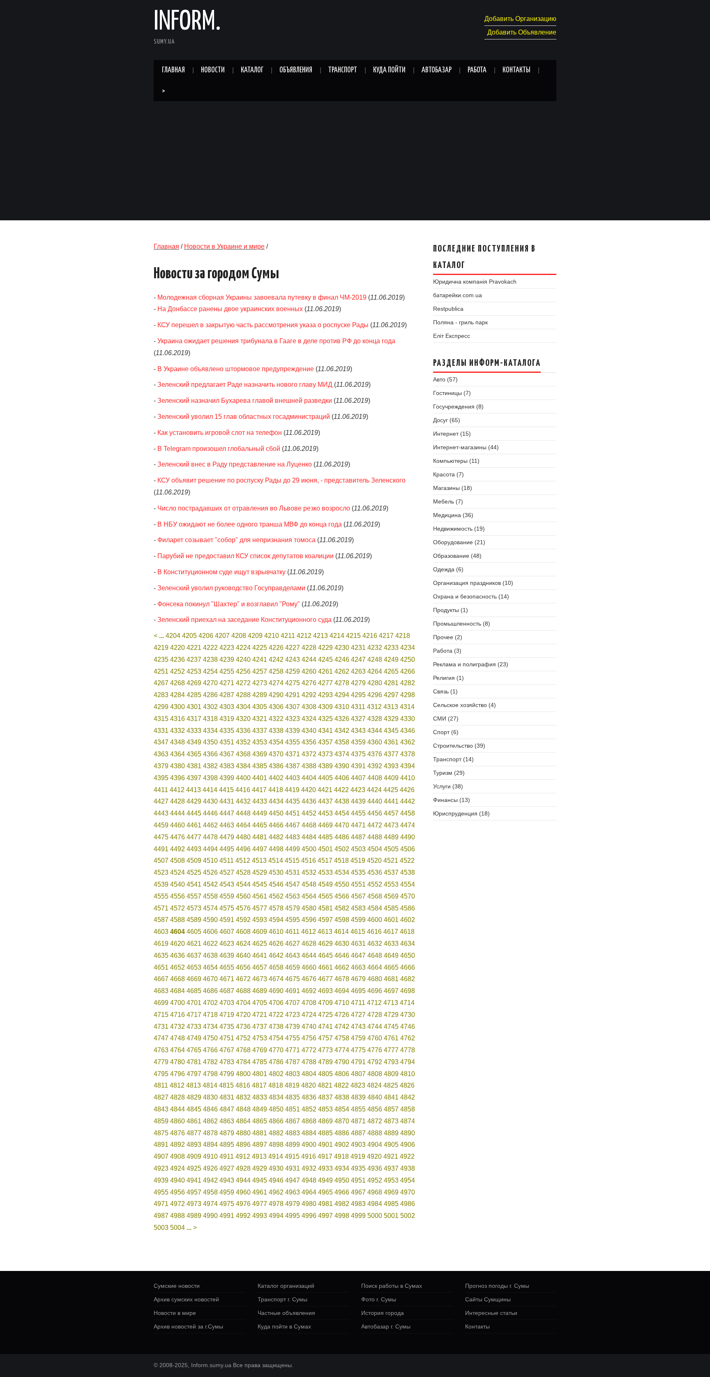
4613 (325, 931)
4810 (407, 1073)
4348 (177, 742)
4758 (341, 1038)
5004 (177, 1227)
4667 (161, 978)
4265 (391, 671)
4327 (358, 718)
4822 (341, 1085)
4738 (276, 1026)
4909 (194, 1156)
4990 (210, 1215)
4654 (210, 967)
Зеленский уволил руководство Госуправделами (231, 588)
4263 (358, 671)
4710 (341, 1002)
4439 (358, 801)
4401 (259, 777)
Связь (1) (445, 691)
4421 (325, 789)
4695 (358, 990)
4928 (243, 1168)
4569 (391, 896)
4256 (243, 671)
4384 (243, 765)
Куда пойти (389, 70)
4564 (309, 896)
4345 (391, 730)
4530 (276, 872)
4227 (292, 647)
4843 (161, 1109)
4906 (407, 1144)
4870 (341, 1121)
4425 (390, 789)
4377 (391, 754)
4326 (341, 718)
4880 (243, 1133)
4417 (259, 789)
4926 (210, 1168)
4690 (276, 990)
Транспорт (342, 70)
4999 (358, 1215)
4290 (276, 694)
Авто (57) (445, 379)
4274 (276, 682)
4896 (243, 1144)
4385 (259, 765)
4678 (341, 978)
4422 (341, 789)
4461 (194, 825)
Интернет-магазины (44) (466, 447)
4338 (276, 730)
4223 (226, 647)
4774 (341, 1050)
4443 (161, 813)
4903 (358, 1144)
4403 (292, 777)
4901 (325, 1144)
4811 (161, 1085)
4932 (309, 1168)
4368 (243, 754)
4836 (309, 1097)
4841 (391, 1097)
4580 (309, 908)
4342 (341, 730)
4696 (374, 990)
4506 (407, 849)
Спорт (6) (446, 732)
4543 (226, 884)
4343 (358, 730)
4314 (407, 706)
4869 (325, 1121)
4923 (161, 1168)
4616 (374, 931)
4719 (226, 1014)
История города (382, 1313)
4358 (341, 742)
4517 (325, 860)
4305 (259, 706)
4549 (325, 884)
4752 (243, 1038)
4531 (292, 872)
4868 (309, 1121)
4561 (259, 896)
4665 (391, 967)
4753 (259, 1038)
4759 (358, 1038)
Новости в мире (175, 1313)
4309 (325, 706)
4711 (358, 1002)
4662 (341, 967)
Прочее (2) (447, 637)
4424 (374, 789)
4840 (374, 1097)
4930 (276, 1168)
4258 (276, 671)
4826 (407, 1085)
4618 (407, 931)
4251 (161, 671)
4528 (243, 872)
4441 (391, 801)
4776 (374, 1050)
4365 (194, 754)
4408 (374, 777)
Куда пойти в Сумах (284, 1326)
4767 (226, 1050)
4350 (210, 742)
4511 (226, 860)
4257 (259, 671)
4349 (194, 742)
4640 (243, 955)
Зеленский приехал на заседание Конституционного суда (244, 619)
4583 (358, 908)
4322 (276, 718)
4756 (309, 1038)
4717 (194, 1014)
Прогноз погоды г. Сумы (497, 1285)
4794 (407, 1061)
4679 (358, 978)
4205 (189, 635)
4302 (210, 706)
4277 (325, 682)
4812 (177, 1085)
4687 (226, 990)
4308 (309, 706)
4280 (374, 682)
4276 (309, 682)
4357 (325, 742)
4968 (374, 1192)
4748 (177, 1038)
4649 (391, 955)
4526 (210, 872)
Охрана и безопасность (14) (471, 596)
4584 (374, 908)
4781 (194, 1061)
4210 (271, 635)
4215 (353, 635)
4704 (243, 1002)
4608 (243, 931)
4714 (407, 1002)
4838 (341, 1097)
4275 (292, 682)
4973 (194, 1203)
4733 (194, 1026)
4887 (358, 1133)
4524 (177, 872)
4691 (292, 990)
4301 (194, 706)
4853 (325, 1109)
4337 (259, 730)
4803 (292, 1073)
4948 (309, 1180)
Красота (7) (448, 474)
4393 (391, 765)
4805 (325, 1073)
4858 (407, 1109)
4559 (226, 896)
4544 (243, 884)
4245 (325, 659)
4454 (341, 813)
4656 (243, 967)
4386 (276, 765)
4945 (259, 1180)
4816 (242, 1085)
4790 (341, 1061)
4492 (177, 849)
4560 (243, 896)
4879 (226, 1133)
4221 (194, 647)
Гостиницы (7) (452, 393)
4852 (309, 1109)
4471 (358, 825)
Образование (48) (457, 555)
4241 (259, 659)
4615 (357, 931)
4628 (309, 943)
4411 (161, 789)
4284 (177, 694)
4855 (358, 1109)
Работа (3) (447, 650)
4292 (309, 694)
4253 (194, 671)
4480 (243, 837)
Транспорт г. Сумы (282, 1299)
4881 (259, 1133)
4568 (374, 896)
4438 (341, 801)
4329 (391, 718)
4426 (407, 789)
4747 (161, 1038)
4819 (292, 1085)
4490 (407, 837)
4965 (325, 1192)
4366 (210, 754)
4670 (210, 978)
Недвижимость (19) (459, 528)
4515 (292, 860)
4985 (391, 1203)
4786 (276, 1061)
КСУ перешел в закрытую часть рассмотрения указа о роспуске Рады (263, 324)
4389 (325, 765)
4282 (407, 682)
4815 (226, 1085)
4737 (259, 1026)
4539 (161, 884)
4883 (292, 1133)
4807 (358, 1073)
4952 (374, 1180)
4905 (391, 1144)
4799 (226, 1073)
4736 (243, 1026)
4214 (337, 635)
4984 (374, 1203)
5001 (391, 1215)
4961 (259, 1192)
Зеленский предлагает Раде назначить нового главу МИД (244, 384)
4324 (309, 718)
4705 (259, 1002)
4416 (242, 789)
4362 (407, 742)
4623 (226, 943)
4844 (177, 1109)
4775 (358, 1050)
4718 (210, 1014)
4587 (161, 919)
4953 (391, 1180)
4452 (309, 813)
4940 (177, 1180)
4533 (325, 872)
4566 (341, 896)
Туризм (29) (449, 772)
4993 (259, 1215)
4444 (177, 813)
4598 (341, 919)
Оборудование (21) (459, 542)
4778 (407, 1050)
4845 (194, 1109)
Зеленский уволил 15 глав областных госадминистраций (243, 416)
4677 (325, 978)
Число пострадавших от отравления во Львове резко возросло (253, 508)
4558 (210, 896)
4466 (276, 825)
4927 (226, 1168)
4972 (177, 1203)
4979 (292, 1203)
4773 (325, 1050)
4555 (161, 896)
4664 (374, 967)
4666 (407, 967)
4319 (226, 718)
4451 (292, 813)
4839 (358, 1097)
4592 (243, 919)
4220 (177, 647)
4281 (391, 682)
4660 (309, 967)
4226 (276, 647)
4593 (259, 919)
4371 (292, 754)
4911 (226, 1156)
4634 (407, 943)
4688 (243, 990)
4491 (161, 849)
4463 (226, 825)
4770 (276, 1050)
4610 (276, 931)
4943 (226, 1180)
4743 (358, 1026)
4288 (243, 694)
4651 (161, 967)
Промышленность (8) (461, 623)
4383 (226, 765)
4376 (374, 754)
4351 (226, 742)
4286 (210, 694)
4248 (374, 659)
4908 (177, 1156)
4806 (341, 1073)
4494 (210, 849)
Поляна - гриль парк (460, 322)
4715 (161, 1014)
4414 (210, 789)
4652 (177, 967)
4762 (407, 1038)
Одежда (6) (448, 569)
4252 (177, 671)
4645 (325, 955)
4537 (391, 872)
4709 (325, 1002)
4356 (309, 742)
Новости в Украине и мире (224, 246)
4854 (341, 1109)
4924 (177, 1168)
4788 (309, 1061)
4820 (308, 1085)
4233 (391, 647)
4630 (341, 943)
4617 (390, 931)
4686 (210, 990)
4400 (243, 777)
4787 (292, 1061)
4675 (292, 978)
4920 (374, 1156)
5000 (374, 1215)
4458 (407, 813)
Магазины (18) (452, 488)
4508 (177, 860)
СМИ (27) (446, 718)
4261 (325, 671)
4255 (226, 671)
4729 (391, 1014)
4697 (391, 990)
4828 (177, 1097)
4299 (161, 706)
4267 (161, 682)
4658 (276, 967)
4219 (161, 647)
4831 (226, 1097)
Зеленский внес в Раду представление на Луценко (234, 464)
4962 (276, 1192)
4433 (259, 801)
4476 (177, 837)
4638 (210, 955)
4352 (243, 742)
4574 (210, 908)
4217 (386, 635)
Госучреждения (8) (458, 406)
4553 (391, 884)
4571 (161, 908)
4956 (177, 1192)
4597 (325, 919)
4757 (325, 1038)
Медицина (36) (453, 515)
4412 (177, 789)
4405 (325, 777)
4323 (292, 718)
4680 (374, 978)
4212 (304, 635)
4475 (161, 837)
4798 (210, 1073)
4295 (358, 694)
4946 (276, 1180)
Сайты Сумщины (488, 1299)
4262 (341, 671)
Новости (213, 70)
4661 (325, 967)
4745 (391, 1026)
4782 (210, 1061)
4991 (226, 1215)
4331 (161, 730)
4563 (292, 896)
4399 (226, 777)
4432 (243, 801)
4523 (161, 872)
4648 (374, 955)
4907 (161, 1156)
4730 (407, 1014)
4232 (374, 647)
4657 (259, 967)
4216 (369, 635)
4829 (194, 1097)
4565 (325, 896)
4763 (161, 1050)
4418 (275, 789)
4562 (276, 896)
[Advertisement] (355, 162)
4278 (341, 682)
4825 (390, 1085)
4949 (325, 1180)
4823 (357, 1085)
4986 (407, 1203)
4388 (309, 765)
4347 (161, 742)
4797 (194, 1073)
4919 (357, 1156)
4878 (210, 1133)
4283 (161, 694)
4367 (226, 754)
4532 (309, 872)
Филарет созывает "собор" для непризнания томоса (236, 539)
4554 (407, 884)
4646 (341, 955)
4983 (358, 1203)
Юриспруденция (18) (461, 813)
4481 (259, 837)
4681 (391, 978)
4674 (276, 978)
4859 (161, 1121)
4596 (309, 919)
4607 (226, 931)
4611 (292, 931)
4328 (374, 718)
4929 (259, 1168)
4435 (292, 801)
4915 (292, 1156)
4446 (210, 813)
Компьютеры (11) (456, 460)
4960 (243, 1192)
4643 (292, 955)
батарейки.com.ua (457, 295)
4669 (194, 978)
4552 (374, 884)
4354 (276, 742)
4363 (161, 754)
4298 (407, 694)
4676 (309, 978)
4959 (226, 1192)
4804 (309, 1073)
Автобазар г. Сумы (385, 1326)
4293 (325, 694)
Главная (173, 70)
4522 (407, 860)
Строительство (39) (459, 745)
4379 (161, 765)
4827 (161, 1097)
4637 (194, 955)
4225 (259, 647)
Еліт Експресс (451, 336)
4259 (292, 671)
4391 (358, 765)
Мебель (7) (448, 501)
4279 (358, 682)
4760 (374, 1038)
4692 (309, 990)
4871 (358, 1121)
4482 (276, 837)
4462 (210, 825)
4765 (194, 1050)
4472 (374, 825)
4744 (374, 1026)
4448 (243, 813)
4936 (374, 1168)
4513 (259, 860)
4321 (259, 718)
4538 (407, 872)
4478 (210, 837)
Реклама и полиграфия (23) (470, 664)
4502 (341, 849)
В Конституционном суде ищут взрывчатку (221, 571)
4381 (194, 765)
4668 (177, 978)
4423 (357, 789)
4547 (292, 884)
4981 (325, 1203)
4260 (309, 671)
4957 (194, 1192)
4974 (210, 1203)
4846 (210, 1109)
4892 (177, 1144)
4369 (259, 754)
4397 (194, 777)
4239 (226, 659)
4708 (309, 1002)
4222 (210, 647)
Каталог (252, 70)
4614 (341, 931)
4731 (161, 1026)
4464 (243, 825)
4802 (276, 1073)
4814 (210, 1085)
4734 (210, 1026)
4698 (407, 990)
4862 (210, 1121)
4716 (177, 1014)
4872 (374, 1121)
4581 (325, 908)
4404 (309, 777)
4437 (325, 801)
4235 (161, 659)
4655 (226, 967)
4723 (292, 1014)
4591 (226, 919)
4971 (161, 1203)
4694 (341, 990)
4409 (391, 777)
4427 (161, 801)
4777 (391, 1050)
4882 (276, 1133)
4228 (309, 647)
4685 (194, 990)
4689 (259, 990)
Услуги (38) (448, 786)
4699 (161, 1002)
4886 (341, 1133)
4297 (391, 694)
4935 (358, 1168)
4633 (391, 943)
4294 (341, 694)
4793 (391, 1061)
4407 (358, 777)
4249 (391, 659)
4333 (194, 730)
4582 (341, 908)
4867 (292, 1121)
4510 (210, 860)
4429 (194, 801)
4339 (292, 730)
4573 (194, 908)
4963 (292, 1192)
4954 (407, 1180)
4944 (243, 1180)
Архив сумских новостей (186, 1299)
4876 (177, 1133)
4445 (194, 813)
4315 (161, 718)
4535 (358, 872)
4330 (407, 718)
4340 (309, 730)
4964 (309, 1192)
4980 (309, 1203)
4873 (391, 1121)
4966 (341, 1192)
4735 (226, 1026)
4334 (210, 730)
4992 (243, 1215)
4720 (243, 1014)
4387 (292, 765)
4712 (374, 1002)
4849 (259, 1109)
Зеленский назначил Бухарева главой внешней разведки (244, 400)
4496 (243, 849)
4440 (374, 801)
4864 (243, 1121)
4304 (243, 706)
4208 (238, 635)
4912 (242, 1156)
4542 (210, 884)
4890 (407, 1133)
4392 (374, 765)
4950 (341, 1180)
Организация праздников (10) (473, 583)
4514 (275, 860)
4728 (374, 1014)
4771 (292, 1050)
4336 (243, 730)
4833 (259, 1097)
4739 (292, 1026)
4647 (358, 955)
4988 (177, 1215)
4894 (210, 1144)
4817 (259, 1085)
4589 (194, 919)
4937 (391, 1168)
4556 (177, 896)
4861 (194, 1121)
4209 (255, 635)
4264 (374, 671)
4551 (358, 884)
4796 (177, 1073)
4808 (374, 1073)
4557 (194, 896)
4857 (391, 1109)
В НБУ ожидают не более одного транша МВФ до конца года (249, 524)
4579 (292, 908)
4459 (161, 825)
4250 (407, 659)
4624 (243, 943)
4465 (259, 825)
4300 (177, 706)
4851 (292, 1109)
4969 (391, 1192)
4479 (226, 837)
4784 (243, 1061)
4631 (358, 943)
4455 (358, 813)
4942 (210, 1180)
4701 (194, 1002)
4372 (309, 754)
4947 (292, 1180)
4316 (177, 718)
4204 (173, 635)
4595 (292, 919)
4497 (259, 849)
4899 (292, 1144)
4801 (259, 1073)
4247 (358, 659)
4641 (259, 955)
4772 (309, 1050)
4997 (325, 1215)
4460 (177, 825)
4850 (276, 1109)
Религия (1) (448, 678)
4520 (374, 860)
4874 (407, 1121)
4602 (407, 919)
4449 (259, 813)
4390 (341, 765)
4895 (226, 1144)
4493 (194, 849)
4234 (407, 647)
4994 (276, 1215)
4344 (374, 730)
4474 (407, 825)
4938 (407, 1168)
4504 (374, 849)
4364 (177, 754)
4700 (177, 1002)
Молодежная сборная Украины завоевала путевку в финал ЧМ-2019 (262, 297)
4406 (341, 777)
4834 (276, 1097)
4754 (276, 1038)
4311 (358, 706)
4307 (292, 706)
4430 (210, 801)
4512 (242, 860)
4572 (177, 908)
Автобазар (437, 70)
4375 (358, 754)
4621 (194, 943)
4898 (276, 1144)
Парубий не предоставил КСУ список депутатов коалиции (245, 555)
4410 (407, 777)
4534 (341, 872)
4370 (276, 754)
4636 (177, 955)
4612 (308, 931)
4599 (358, 919)
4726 (341, 1014)
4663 (358, 967)
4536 (374, 872)
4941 (194, 1180)
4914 (275, 1156)
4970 (407, 1192)
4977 (259, 1203)
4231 (358, 647)
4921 (390, 1156)
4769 (259, 1050)
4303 (226, 706)
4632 (374, 943)
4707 (292, 1002)
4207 (222, 635)
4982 (341, 1203)
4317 (194, 718)
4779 (161, 1061)
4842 (407, 1097)
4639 (226, 955)
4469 (325, 825)
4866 (276, 1121)
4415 (226, 789)
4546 (276, 884)
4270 (210, 682)
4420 (308, 789)
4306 (276, 706)
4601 (391, 919)
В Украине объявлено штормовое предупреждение (235, 368)
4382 (210, 765)
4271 (226, 682)
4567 (358, 896)
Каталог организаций (286, 1285)
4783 (226, 1061)
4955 (161, 1192)
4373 (325, 754)
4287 (226, 694)
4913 (259, 1156)
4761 (391, 1038)
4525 (194, 872)
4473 (391, 825)
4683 (161, 990)
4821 (325, 1085)
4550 (341, 884)
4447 (226, 813)
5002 (407, 1215)
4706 (276, 1002)
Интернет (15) (452, 433)
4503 (358, 849)
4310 (341, 706)
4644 (309, 955)
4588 (177, 919)
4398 (210, 777)
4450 (276, 813)
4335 (226, 730)
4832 (243, 1097)
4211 (288, 635)
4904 (374, 1144)
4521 (390, 860)
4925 (194, 1168)
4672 (243, 978)
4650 (407, 955)
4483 (292, 837)
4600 (374, 919)
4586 (407, 908)
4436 (309, 801)
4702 (210, 1002)
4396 (177, 777)
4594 (276, 919)
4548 (309, 884)
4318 (210, 718)
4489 (391, 837)
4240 (243, 659)
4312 (374, 706)
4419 (292, 789)
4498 (276, 849)
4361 (391, 742)
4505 (391, 849)
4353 (259, 742)
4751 (226, 1038)
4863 (226, 1121)
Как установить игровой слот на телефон (220, 432)
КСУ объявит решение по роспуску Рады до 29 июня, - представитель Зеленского (281, 480)
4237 (194, 659)
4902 (341, 1144)
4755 (292, 1038)
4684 (177, 990)
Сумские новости (177, 1285)
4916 (308, 1156)
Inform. (187, 22)
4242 (276, 659)
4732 (177, 1026)
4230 (341, 647)
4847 (226, 1109)
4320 (243, 718)
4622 (210, 943)
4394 (407, 765)
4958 (210, 1192)
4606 (210, 931)
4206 (205, 635)
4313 (390, 706)
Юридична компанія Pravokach (474, 281)
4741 (325, 1026)
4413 (193, 789)
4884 (309, 1133)
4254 (210, 671)
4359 (358, 742)
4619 (161, 943)
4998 (341, 1215)
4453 (325, 813)
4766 (210, 1050)
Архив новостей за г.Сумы (188, 1326)
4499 (292, 849)
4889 (391, 1133)
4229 (325, 647)
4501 (325, 849)
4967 (358, 1192)
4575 (226, 908)
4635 (161, 955)
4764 (177, 1050)
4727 (358, 1014)
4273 (259, 682)
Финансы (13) (451, 800)
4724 (309, 1014)
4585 (391, 908)
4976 (243, 1203)
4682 (407, 978)
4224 (243, 647)
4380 (177, 765)
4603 (161, 931)
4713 (390, 1002)
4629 (325, 943)
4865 (259, 1121)
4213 (320, 635)
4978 (276, 1203)
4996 (309, 1215)
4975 (226, 1203)
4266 (407, 671)
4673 (259, 978)
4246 (341, 659)
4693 (325, 990)
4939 (161, 1180)
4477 (194, 837)
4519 (357, 860)
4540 (177, 884)
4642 (276, 955)
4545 (259, 884)
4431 (226, 801)
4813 (193, 1085)
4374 (341, 754)
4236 (177, 659)
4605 (194, 931)
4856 (374, 1109)
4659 (292, 967)
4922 (407, 1156)
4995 (292, 1215)
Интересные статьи (491, 1313)
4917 (325, 1156)
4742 (341, 1026)
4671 (226, 978)
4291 (292, 694)
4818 (275, 1085)
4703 (226, 1002)
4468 (309, 825)
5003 (161, 1227)
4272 (243, 682)
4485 (325, 837)
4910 (210, 1156)
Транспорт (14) (453, 759)
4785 (259, 1061)
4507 (161, 860)
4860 (177, 1121)
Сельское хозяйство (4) (464, 705)
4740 (309, 1026)
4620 (177, 943)
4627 (292, 943)
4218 (402, 635)
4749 (194, 1038)
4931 (292, 1168)
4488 (374, 837)
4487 (358, 837)
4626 (276, 943)
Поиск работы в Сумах (391, 1285)
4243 (292, 659)
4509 (194, 860)
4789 (325, 1061)
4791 (358, 1061)
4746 (407, 1026)
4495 (226, 849)
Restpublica (448, 308)
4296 (374, 694)
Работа (477, 70)
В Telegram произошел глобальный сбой (218, 448)
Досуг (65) (446, 420)
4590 (210, 919)
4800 (243, 1073)
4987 (161, 1215)
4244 (309, 659)
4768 (243, 1050)
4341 (325, 730)
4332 (177, 730)
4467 (292, 825)
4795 (161, 1073)
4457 (391, 813)
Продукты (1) (450, 610)
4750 (210, 1038)
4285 (194, 694)
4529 (259, 872)
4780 (177, 1061)
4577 (259, 908)
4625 (259, 943)
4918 (341, 1156)
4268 (177, 682)
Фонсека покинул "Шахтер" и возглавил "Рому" (228, 604)
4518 (341, 860)
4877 (194, 1133)
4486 (341, 837)
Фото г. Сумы (378, 1299)
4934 (341, 1168)
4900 (309, 1144)
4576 (243, 908)
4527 (226, 872)
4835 (292, 1097)
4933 (325, 1168)
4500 (309, 849)
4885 (325, 1133)
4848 (243, 1109)
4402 (276, 777)
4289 (259, 694)
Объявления (295, 70)
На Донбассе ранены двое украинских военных (230, 308)
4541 (194, 884)
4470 (341, 825)
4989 (194, 1215)
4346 (407, 730)
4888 (374, 1133)
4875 (161, 1133)
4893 (194, 1144)
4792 (374, 1061)
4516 (308, 860)
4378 (407, 754)
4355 (292, 742)
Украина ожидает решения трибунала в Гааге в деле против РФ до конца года (276, 340)
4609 (259, 931)
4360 (374, 742)
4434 (276, 801)
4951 (358, 1180)
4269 (194, 682)
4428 (177, 801)
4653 (194, 967)
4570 (407, 896)
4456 (374, 813)
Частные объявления (286, 1313)
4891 (161, 1144)
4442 (407, 801)
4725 (325, 1014)
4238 (210, 659)
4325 (325, 718)
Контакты (516, 70)
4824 (374, 1085)
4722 (276, 1014)
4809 (391, 1073)
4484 (309, 837)
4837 (325, 1097)
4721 (259, 1014)
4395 (161, 777)
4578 (276, 908)
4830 (210, 1097)
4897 (259, 1144)
